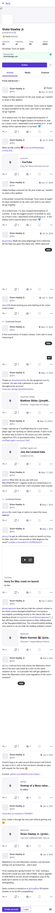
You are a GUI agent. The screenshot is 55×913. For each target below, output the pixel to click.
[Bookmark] (39, 131)
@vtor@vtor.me (8, 33)
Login (26, 909)
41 (17, 44)
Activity (10, 72)
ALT (49, 358)
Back (8, 3)
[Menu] (50, 65)
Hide (48, 250)
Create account (11, 909)
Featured (45, 72)
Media (27, 72)
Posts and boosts (10, 81)
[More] (51, 131)
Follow (25, 65)
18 (3, 44)
